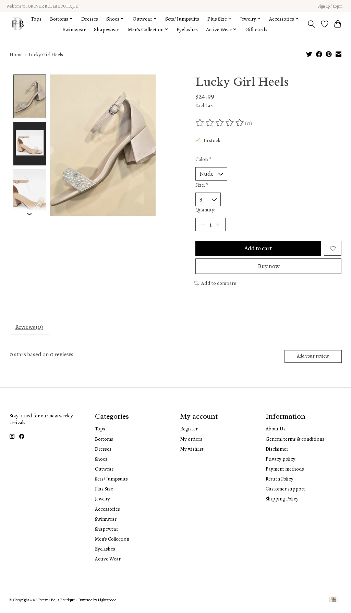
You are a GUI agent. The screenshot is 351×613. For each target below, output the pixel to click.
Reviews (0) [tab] (29, 327)
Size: (201, 185)
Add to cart (258, 248)
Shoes (101, 458)
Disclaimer (277, 449)
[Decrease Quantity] (203, 225)
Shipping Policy (282, 498)
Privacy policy (280, 458)
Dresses (89, 18)
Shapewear (106, 29)
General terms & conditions (295, 439)
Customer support (285, 488)
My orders (191, 439)
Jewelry (102, 498)
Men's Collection (112, 538)
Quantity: (205, 209)
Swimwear (74, 29)
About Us (276, 428)
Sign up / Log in (329, 6)
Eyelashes (187, 29)
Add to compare (218, 283)
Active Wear (108, 558)
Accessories (107, 509)
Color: (203, 159)
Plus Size (104, 488)
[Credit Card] (333, 600)
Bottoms (104, 439)
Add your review (313, 356)
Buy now (268, 266)
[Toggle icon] (311, 24)
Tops (36, 18)
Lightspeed (107, 600)
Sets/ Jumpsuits (182, 18)
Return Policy (279, 478)
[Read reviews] (220, 122)
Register (189, 428)
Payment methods (285, 468)
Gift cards (256, 29)
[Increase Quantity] (217, 225)
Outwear (104, 468)
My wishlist (192, 449)
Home (16, 54)
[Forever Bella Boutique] (17, 23)
